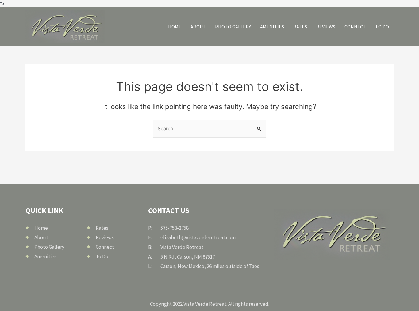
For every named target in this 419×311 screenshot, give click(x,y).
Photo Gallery (233, 27)
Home (174, 27)
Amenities (272, 27)
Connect (355, 27)
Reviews (325, 27)
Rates (300, 27)
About (198, 27)
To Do (382, 27)
